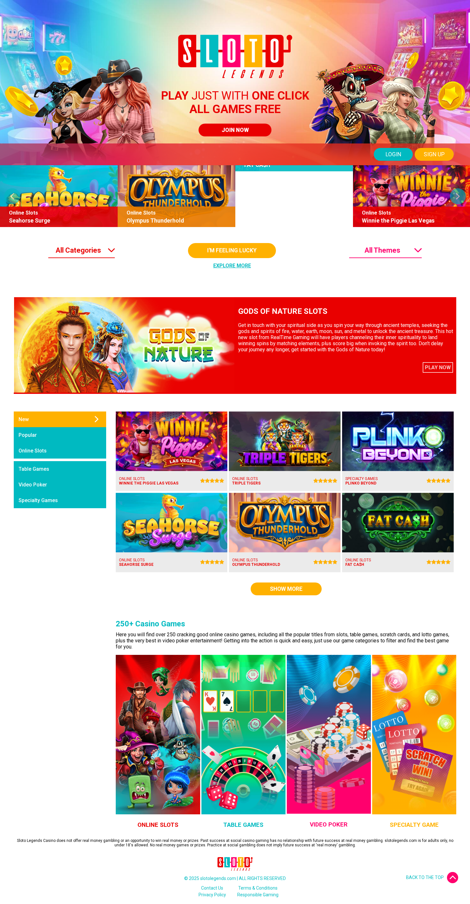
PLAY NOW (438, 367)
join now (235, 130)
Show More (286, 589)
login (393, 154)
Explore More (232, 266)
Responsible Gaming (257, 894)
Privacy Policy (212, 894)
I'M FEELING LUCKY (232, 250)
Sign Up (434, 154)
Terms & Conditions (258, 888)
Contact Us (212, 888)
